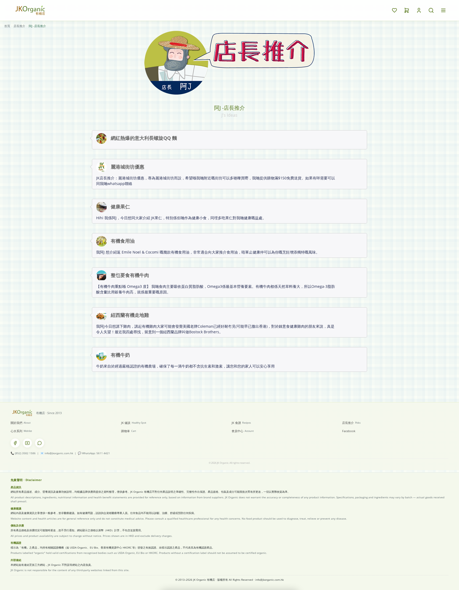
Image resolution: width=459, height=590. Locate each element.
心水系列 (21, 431)
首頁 (7, 26)
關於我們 (21, 423)
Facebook (348, 431)
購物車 (128, 431)
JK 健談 (133, 423)
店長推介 (19, 26)
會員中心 (243, 431)
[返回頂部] (432, 578)
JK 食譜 (241, 423)
